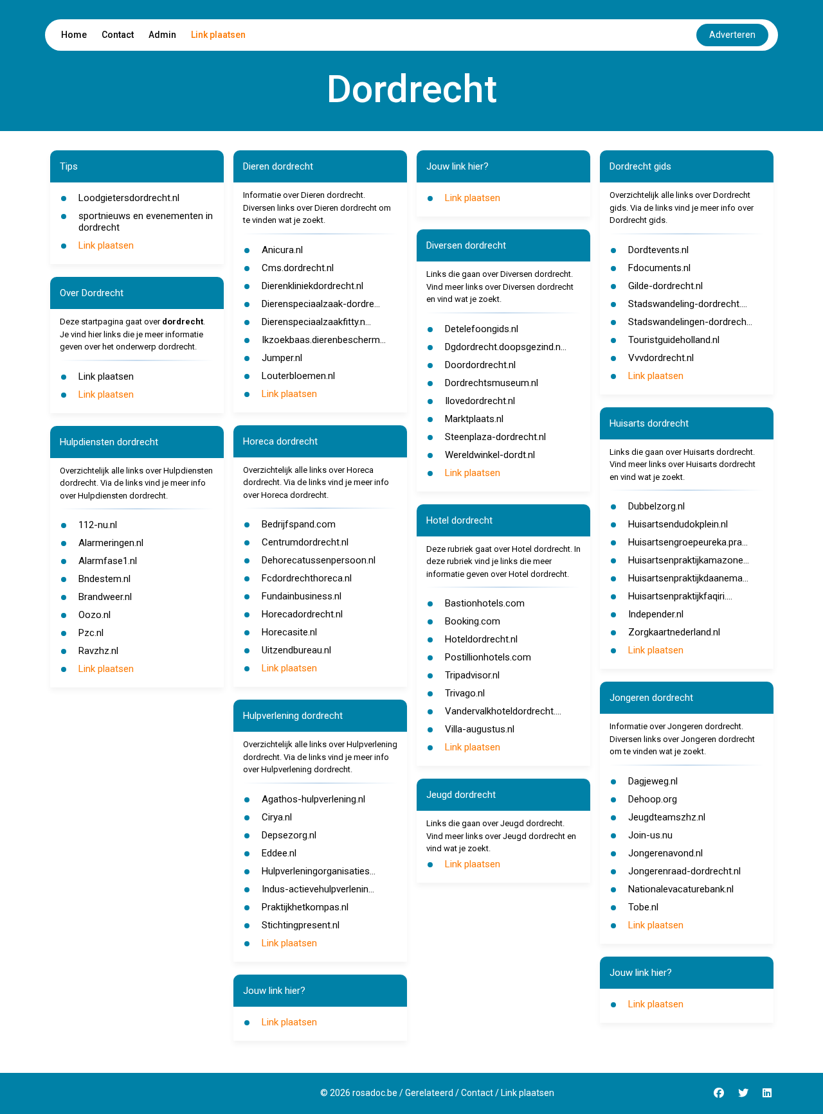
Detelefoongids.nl (481, 329)
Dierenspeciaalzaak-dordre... (321, 304)
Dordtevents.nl (658, 250)
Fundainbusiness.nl (301, 596)
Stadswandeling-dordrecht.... (687, 304)
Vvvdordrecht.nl (661, 358)
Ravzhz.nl (98, 651)
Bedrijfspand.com (299, 524)
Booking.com (472, 621)
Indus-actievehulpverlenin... (318, 889)
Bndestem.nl (104, 579)
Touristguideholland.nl (673, 340)
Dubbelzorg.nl (656, 506)
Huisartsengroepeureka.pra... (688, 542)
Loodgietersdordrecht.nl (128, 198)
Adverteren (732, 35)
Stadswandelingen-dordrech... (690, 322)
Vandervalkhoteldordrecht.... (503, 711)
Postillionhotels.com (488, 657)
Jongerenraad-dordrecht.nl (684, 871)
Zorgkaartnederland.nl (674, 632)
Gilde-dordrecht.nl (665, 286)
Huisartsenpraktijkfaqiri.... (680, 596)
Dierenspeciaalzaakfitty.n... (316, 322)
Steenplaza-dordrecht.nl (495, 437)
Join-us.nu (650, 835)
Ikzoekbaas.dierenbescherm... (324, 340)
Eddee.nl (279, 853)
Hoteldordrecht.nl (481, 639)
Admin (162, 35)
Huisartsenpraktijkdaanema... (688, 578)
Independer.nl (655, 614)
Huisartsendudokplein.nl (678, 524)
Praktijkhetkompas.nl (305, 907)
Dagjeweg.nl (653, 781)
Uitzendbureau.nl (296, 650)
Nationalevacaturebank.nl (681, 889)
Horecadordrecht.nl (302, 614)
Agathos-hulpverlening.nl (313, 799)
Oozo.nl (94, 615)
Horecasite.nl (289, 632)
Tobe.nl (643, 907)
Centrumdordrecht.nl (305, 542)
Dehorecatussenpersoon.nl (318, 560)
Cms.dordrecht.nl (298, 268)
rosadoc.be (374, 1093)
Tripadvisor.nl (472, 675)
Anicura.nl (282, 250)
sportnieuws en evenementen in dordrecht (145, 221)
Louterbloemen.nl (298, 376)
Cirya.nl (277, 817)
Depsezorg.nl (289, 835)
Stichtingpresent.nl (300, 925)
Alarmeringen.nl (110, 543)
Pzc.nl (91, 633)
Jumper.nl (282, 358)
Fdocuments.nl (659, 268)
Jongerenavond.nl (665, 853)
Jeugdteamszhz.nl (666, 817)
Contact (118, 35)
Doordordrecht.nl (480, 365)
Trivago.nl (465, 693)
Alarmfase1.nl (107, 561)
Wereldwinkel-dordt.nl (490, 455)
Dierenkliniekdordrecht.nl (312, 286)
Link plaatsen (218, 35)
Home (74, 35)
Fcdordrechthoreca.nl (307, 578)
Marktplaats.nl (474, 419)
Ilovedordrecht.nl (480, 401)
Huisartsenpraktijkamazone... (688, 560)
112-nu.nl (97, 525)
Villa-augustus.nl (479, 729)
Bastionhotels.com (485, 603)
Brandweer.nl (105, 597)
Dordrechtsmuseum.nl (491, 383)
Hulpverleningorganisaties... (318, 871)
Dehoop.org (652, 799)
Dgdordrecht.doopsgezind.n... (505, 347)
